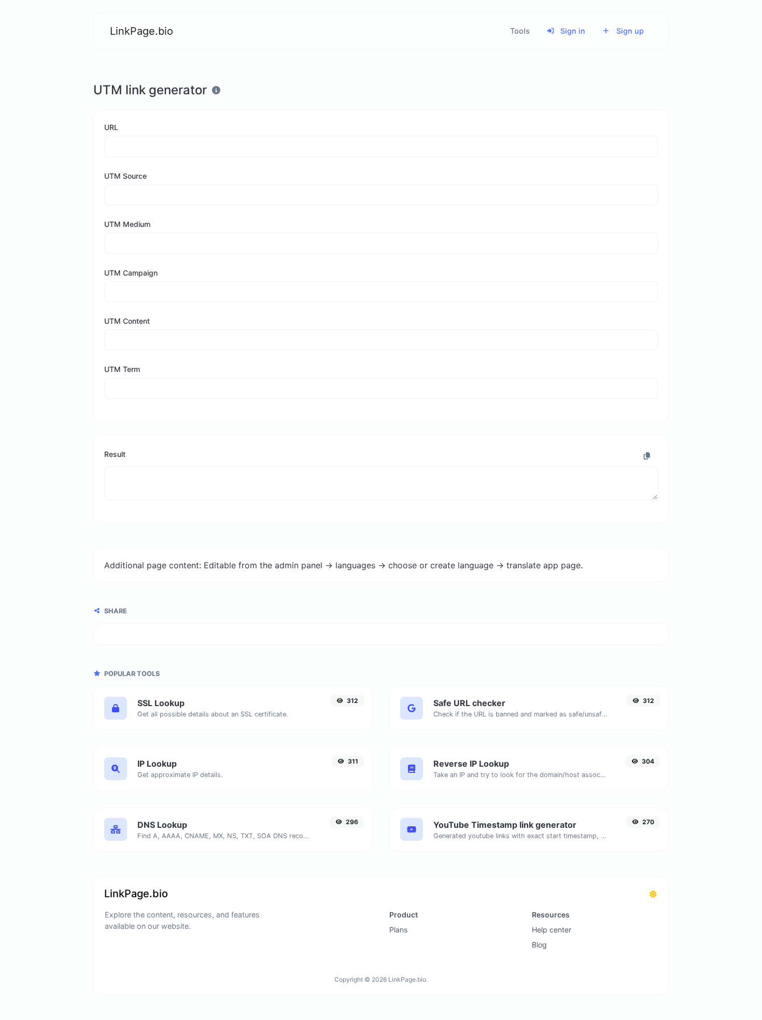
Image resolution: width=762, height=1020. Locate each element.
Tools (520, 30)
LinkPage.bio (141, 31)
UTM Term (122, 369)
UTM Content (127, 321)
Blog (539, 944)
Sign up (629, 30)
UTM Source (125, 175)
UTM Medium (127, 224)
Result (114, 454)
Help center (551, 929)
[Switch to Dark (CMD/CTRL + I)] (653, 894)
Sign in (571, 30)
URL (111, 127)
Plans (398, 929)
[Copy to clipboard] (647, 456)
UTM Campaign (131, 272)
